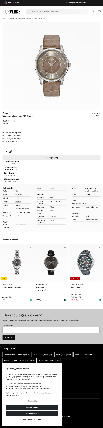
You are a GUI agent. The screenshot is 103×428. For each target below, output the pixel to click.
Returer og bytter (10, 360)
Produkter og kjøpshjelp (43, 355)
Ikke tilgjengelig (51, 158)
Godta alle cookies (32, 408)
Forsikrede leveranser (13, 136)
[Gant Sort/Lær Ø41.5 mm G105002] (51, 262)
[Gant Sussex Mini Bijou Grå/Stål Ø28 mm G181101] (17, 262)
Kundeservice (9, 355)
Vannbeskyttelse (8, 216)
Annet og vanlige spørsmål (49, 360)
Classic (11, 19)
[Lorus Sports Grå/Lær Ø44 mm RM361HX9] (85, 262)
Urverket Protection (27, 360)
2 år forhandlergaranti (13, 133)
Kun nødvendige (32, 414)
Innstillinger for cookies (32, 419)
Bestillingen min (24, 355)
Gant (4, 19)
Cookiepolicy (32, 401)
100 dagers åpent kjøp (13, 139)
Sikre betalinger (11, 142)
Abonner (8, 337)
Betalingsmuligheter (63, 355)
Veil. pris (6, 198)
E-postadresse (8, 326)
